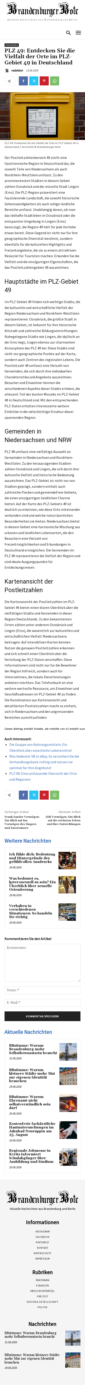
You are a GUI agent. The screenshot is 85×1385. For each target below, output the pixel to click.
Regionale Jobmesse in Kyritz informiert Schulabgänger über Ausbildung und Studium (31, 1156)
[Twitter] (33, 80)
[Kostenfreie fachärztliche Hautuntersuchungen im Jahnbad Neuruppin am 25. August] (68, 1130)
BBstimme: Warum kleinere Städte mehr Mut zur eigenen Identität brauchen (32, 1076)
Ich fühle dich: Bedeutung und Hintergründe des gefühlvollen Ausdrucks (32, 858)
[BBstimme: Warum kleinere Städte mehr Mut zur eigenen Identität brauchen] (68, 1076)
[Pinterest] (44, 80)
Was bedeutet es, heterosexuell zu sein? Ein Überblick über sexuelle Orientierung (32, 884)
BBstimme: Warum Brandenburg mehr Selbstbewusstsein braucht (33, 1049)
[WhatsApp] (54, 80)
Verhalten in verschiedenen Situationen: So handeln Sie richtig (30, 911)
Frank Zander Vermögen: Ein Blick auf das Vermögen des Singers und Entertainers (22, 822)
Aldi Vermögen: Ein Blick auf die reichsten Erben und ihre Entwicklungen (62, 820)
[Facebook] (23, 80)
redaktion (17, 70)
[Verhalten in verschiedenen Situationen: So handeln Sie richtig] (67, 912)
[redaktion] (7, 70)
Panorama (11, 45)
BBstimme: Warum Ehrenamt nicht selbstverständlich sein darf (30, 1102)
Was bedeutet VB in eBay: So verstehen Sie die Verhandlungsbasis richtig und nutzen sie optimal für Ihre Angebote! (44, 762)
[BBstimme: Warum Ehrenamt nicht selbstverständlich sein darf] (68, 1103)
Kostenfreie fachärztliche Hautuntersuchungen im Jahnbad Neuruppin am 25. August (32, 1129)
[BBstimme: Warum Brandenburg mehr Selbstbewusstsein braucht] (68, 1052)
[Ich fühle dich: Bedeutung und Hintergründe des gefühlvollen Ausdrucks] (67, 860)
